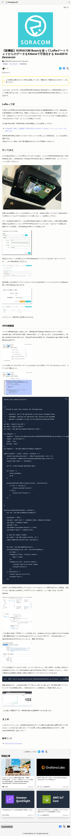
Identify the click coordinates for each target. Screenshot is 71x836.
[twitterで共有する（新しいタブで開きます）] (68, 68)
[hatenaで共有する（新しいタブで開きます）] (60, 68)
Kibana (6, 64)
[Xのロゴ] (64, 826)
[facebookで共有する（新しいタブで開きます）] (64, 68)
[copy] (66, 399)
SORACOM (23, 64)
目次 (65, 7)
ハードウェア (14, 64)
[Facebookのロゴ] (60, 826)
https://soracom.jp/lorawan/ (13, 743)
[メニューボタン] (2, 2)
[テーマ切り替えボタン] (69, 2)
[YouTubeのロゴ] (68, 826)
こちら (40, 216)
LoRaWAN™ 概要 (11, 128)
